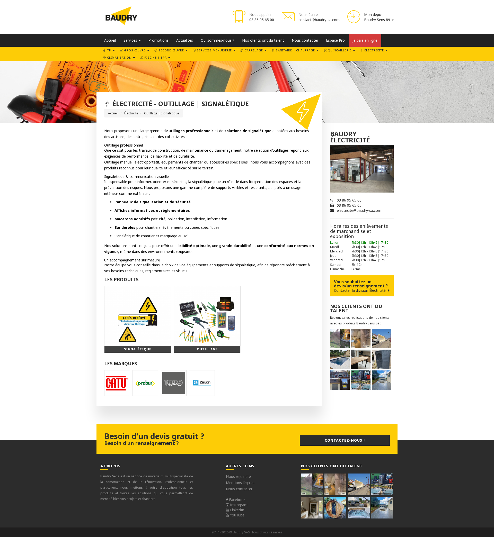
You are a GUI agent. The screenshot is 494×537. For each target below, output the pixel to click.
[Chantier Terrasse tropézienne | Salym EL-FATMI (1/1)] (340, 338)
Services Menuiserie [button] (214, 50)
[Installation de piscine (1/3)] (340, 359)
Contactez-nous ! (345, 440)
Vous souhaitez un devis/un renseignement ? (361, 286)
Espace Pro (335, 40)
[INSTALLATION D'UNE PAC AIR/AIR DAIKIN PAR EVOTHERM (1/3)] (312, 507)
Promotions (158, 40)
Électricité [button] (374, 50)
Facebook (236, 499)
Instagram (238, 504)
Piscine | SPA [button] (155, 57)
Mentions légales (240, 482)
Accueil (110, 40)
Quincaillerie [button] (339, 50)
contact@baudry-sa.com (319, 19)
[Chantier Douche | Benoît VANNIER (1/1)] (360, 338)
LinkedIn (236, 509)
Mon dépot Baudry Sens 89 (377, 17)
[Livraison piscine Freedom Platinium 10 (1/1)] (381, 338)
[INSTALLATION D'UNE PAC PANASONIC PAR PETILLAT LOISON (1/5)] (381, 359)
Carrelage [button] (254, 50)
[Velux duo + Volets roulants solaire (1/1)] (340, 380)
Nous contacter (305, 40)
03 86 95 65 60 (349, 200)
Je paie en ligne (364, 40)
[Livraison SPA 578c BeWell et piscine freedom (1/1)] (360, 380)
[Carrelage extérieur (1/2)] (381, 380)
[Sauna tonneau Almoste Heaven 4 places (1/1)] (335, 507)
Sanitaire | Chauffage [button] (295, 50)
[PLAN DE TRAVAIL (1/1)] (360, 359)
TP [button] (109, 50)
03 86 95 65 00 (261, 19)
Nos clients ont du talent (263, 40)
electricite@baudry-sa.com (359, 210)
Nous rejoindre (238, 476)
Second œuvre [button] (171, 50)
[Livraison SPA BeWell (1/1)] (359, 507)
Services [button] (130, 40)
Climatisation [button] (119, 57)
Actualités (184, 40)
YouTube (236, 515)
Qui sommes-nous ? (217, 40)
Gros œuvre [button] (135, 50)
